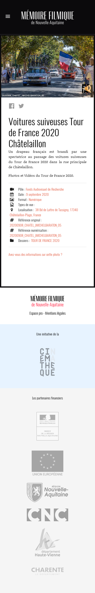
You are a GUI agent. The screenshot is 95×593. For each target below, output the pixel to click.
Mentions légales (55, 313)
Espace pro (36, 313)
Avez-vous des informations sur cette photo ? (35, 254)
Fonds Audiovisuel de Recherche (45, 189)
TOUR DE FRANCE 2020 (45, 240)
